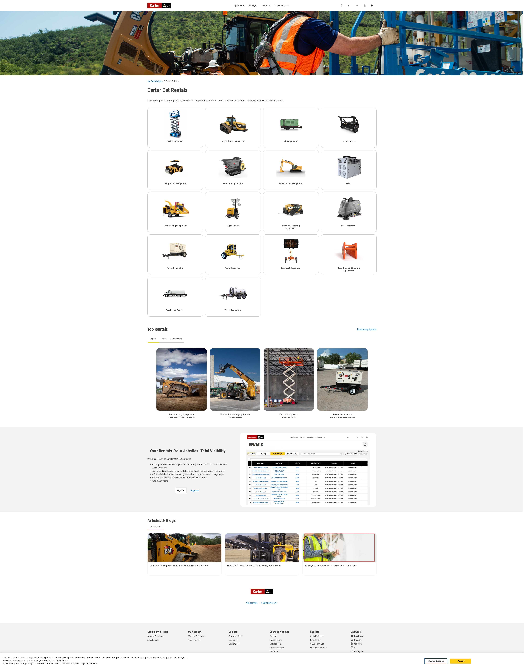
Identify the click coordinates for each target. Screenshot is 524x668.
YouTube (358, 643)
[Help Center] (349, 5)
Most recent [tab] (155, 526)
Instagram (358, 651)
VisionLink (274, 651)
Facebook (358, 636)
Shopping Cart (194, 640)
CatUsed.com (275, 643)
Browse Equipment (155, 636)
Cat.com (273, 636)
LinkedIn (358, 640)
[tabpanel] (262, 383)
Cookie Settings (436, 661)
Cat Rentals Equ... (155, 81)
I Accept (460, 661)
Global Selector (317, 636)
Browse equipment (367, 329)
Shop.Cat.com (276, 640)
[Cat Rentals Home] (159, 5)
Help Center (315, 640)
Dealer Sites (234, 643)
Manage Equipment (196, 636)
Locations (233, 640)
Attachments (153, 640)
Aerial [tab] (164, 338)
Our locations (251, 602)
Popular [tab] (153, 338)
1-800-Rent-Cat (317, 643)
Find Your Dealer (236, 636)
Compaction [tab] (176, 338)
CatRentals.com (277, 647)
